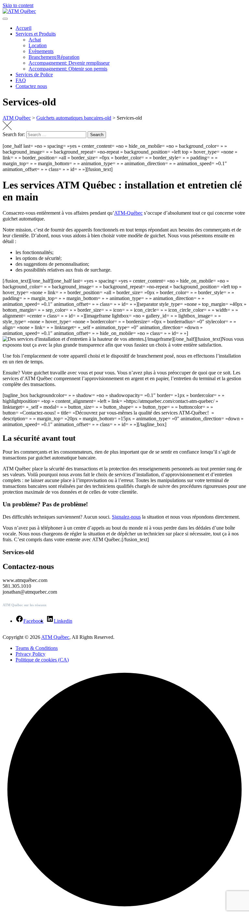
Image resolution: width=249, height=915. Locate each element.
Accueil (23, 28)
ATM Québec (55, 637)
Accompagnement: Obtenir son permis (68, 68)
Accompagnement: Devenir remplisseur (69, 63)
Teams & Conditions (37, 648)
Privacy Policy (30, 654)
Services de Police (34, 74)
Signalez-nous (126, 517)
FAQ (21, 80)
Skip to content (18, 5)
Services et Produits (36, 34)
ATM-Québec (128, 213)
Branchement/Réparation (54, 57)
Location (38, 45)
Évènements (41, 51)
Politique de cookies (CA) (42, 659)
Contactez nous (31, 86)
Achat (35, 39)
